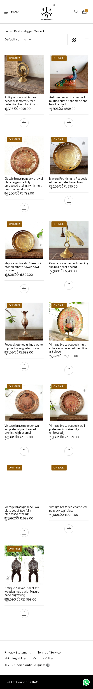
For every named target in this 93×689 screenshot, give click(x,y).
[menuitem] (17, 652)
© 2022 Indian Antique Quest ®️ (27, 665)
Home (8, 31)
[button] (24, 122)
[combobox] (33, 39)
